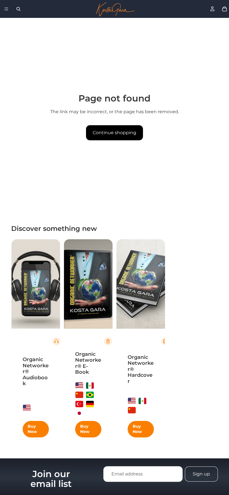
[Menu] (6, 9)
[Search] (18, 9)
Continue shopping (114, 132)
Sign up (201, 474)
